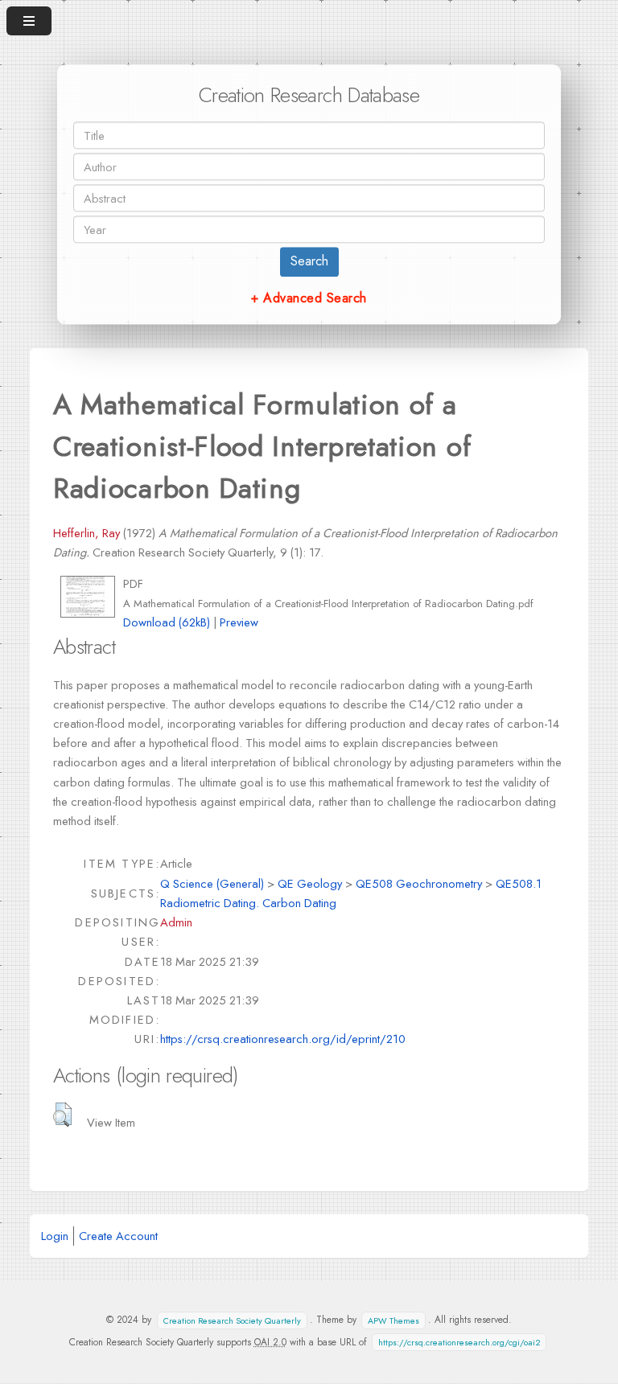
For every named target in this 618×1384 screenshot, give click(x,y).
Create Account (118, 1235)
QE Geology (310, 883)
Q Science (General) (212, 883)
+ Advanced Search (308, 298)
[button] (62, 1115)
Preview (239, 622)
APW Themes (393, 1320)
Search (309, 262)
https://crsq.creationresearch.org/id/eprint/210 (283, 1038)
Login (54, 1235)
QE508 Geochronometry (419, 883)
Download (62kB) (166, 622)
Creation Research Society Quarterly (232, 1320)
